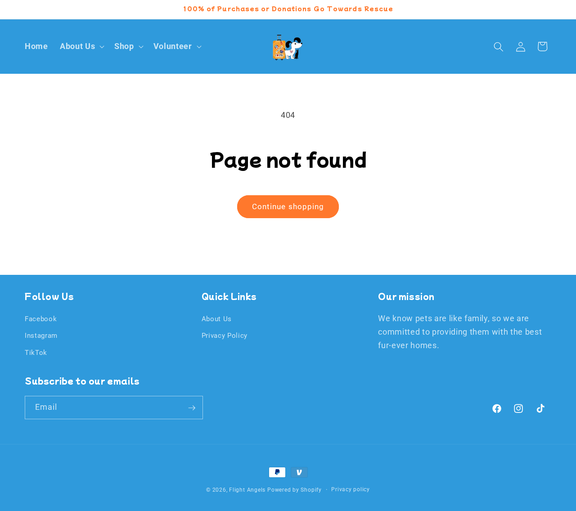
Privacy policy (350, 489)
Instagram (41, 336)
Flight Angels (247, 490)
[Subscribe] (191, 408)
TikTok (36, 352)
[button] (81, 47)
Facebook (41, 318)
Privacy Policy (225, 336)
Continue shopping (288, 206)
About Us (217, 318)
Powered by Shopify (294, 490)
